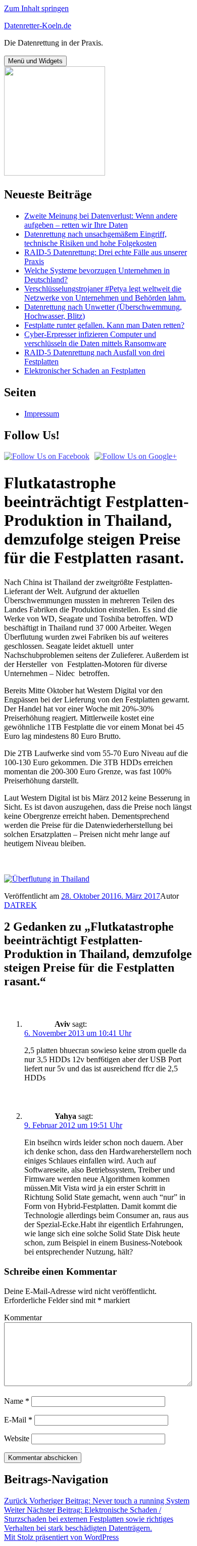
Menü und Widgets (35, 61)
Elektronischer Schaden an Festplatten (84, 370)
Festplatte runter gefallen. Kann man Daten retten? (104, 325)
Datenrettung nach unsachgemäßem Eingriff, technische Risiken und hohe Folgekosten (95, 238)
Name (16, 1401)
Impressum (41, 413)
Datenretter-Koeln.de (37, 25)
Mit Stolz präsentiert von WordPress (61, 1537)
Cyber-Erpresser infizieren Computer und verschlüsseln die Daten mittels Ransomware (95, 339)
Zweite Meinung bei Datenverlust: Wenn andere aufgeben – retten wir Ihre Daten (100, 220)
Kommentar (23, 1317)
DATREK (20, 905)
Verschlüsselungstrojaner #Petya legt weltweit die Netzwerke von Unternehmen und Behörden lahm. (105, 293)
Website (16, 1438)
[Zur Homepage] (54, 173)
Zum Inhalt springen (36, 8)
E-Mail (18, 1419)
